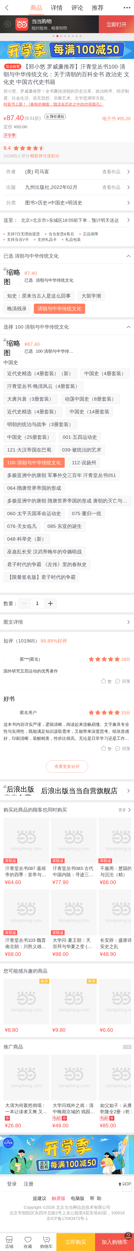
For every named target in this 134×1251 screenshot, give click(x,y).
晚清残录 (17, 308)
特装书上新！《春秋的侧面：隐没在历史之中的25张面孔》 (53, 104)
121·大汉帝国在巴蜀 (29, 450)
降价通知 (56, 116)
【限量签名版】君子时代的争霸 (41, 577)
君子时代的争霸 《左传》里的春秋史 (47, 564)
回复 (126, 681)
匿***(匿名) (30, 659)
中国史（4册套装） (105, 373)
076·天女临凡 (22, 526)
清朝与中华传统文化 (59, 308)
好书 (9, 699)
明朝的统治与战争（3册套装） (40, 424)
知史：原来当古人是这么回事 (39, 296)
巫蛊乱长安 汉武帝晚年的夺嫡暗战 (44, 551)
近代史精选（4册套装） (33, 411)
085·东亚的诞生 (64, 526)
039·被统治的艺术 (81, 450)
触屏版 (58, 1198)
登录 (12, 1184)
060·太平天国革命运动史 (34, 513)
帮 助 (95, 1198)
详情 (57, 7)
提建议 (39, 1198)
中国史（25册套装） (29, 437)
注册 (29, 1184)
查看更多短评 (67, 766)
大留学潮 (91, 296)
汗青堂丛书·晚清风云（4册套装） (43, 386)
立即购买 (75, 1242)
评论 (77, 7)
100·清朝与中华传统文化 (34, 462)
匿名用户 (28, 712)
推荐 (98, 7)
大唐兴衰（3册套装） (30, 399)
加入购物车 (115, 1242)
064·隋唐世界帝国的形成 (34, 488)
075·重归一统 (86, 513)
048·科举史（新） (26, 539)
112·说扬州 (84, 462)
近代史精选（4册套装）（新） (40, 373)
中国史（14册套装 (89, 411)
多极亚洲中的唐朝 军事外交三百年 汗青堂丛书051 (61, 475)
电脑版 (77, 1198)
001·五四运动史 (80, 437)
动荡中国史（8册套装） (90, 399)
